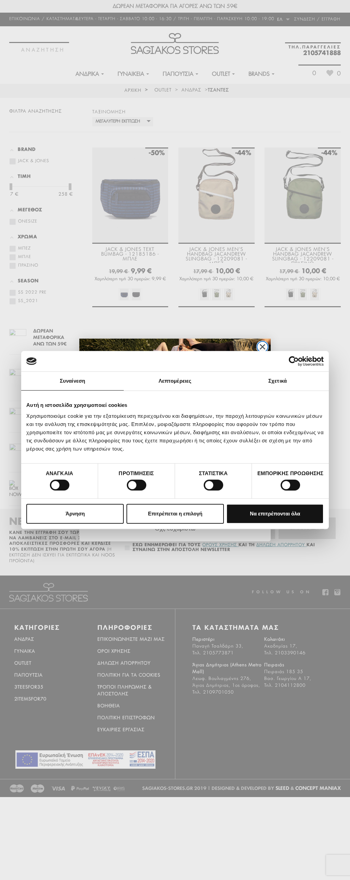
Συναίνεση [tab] (72, 381)
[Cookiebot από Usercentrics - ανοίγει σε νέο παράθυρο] (294, 361)
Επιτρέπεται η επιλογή (175, 513)
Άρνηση (75, 513)
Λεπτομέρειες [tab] (175, 381)
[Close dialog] (262, 346)
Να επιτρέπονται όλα (275, 513)
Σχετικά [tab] (277, 381)
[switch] (130, 482)
